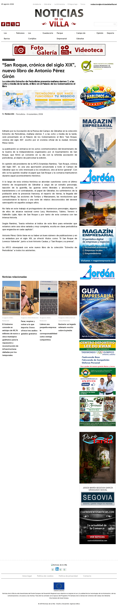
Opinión (99, 33)
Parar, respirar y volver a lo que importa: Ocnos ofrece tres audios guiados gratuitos (29, 328)
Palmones (20, 33)
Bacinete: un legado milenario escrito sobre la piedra (67, 328)
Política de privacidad (68, 576)
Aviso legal (27, 576)
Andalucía (37, 4)
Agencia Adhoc (75, 604)
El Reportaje (72, 4)
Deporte (110, 33)
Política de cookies (45, 576)
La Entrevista (59, 4)
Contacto (87, 576)
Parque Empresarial (62, 36)
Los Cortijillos (32, 36)
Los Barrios (7, 36)
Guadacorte (48, 33)
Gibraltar (47, 4)
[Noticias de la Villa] (59, 18)
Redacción (9, 114)
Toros (82, 4)
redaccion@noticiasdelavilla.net (104, 4)
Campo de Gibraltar (80, 36)
